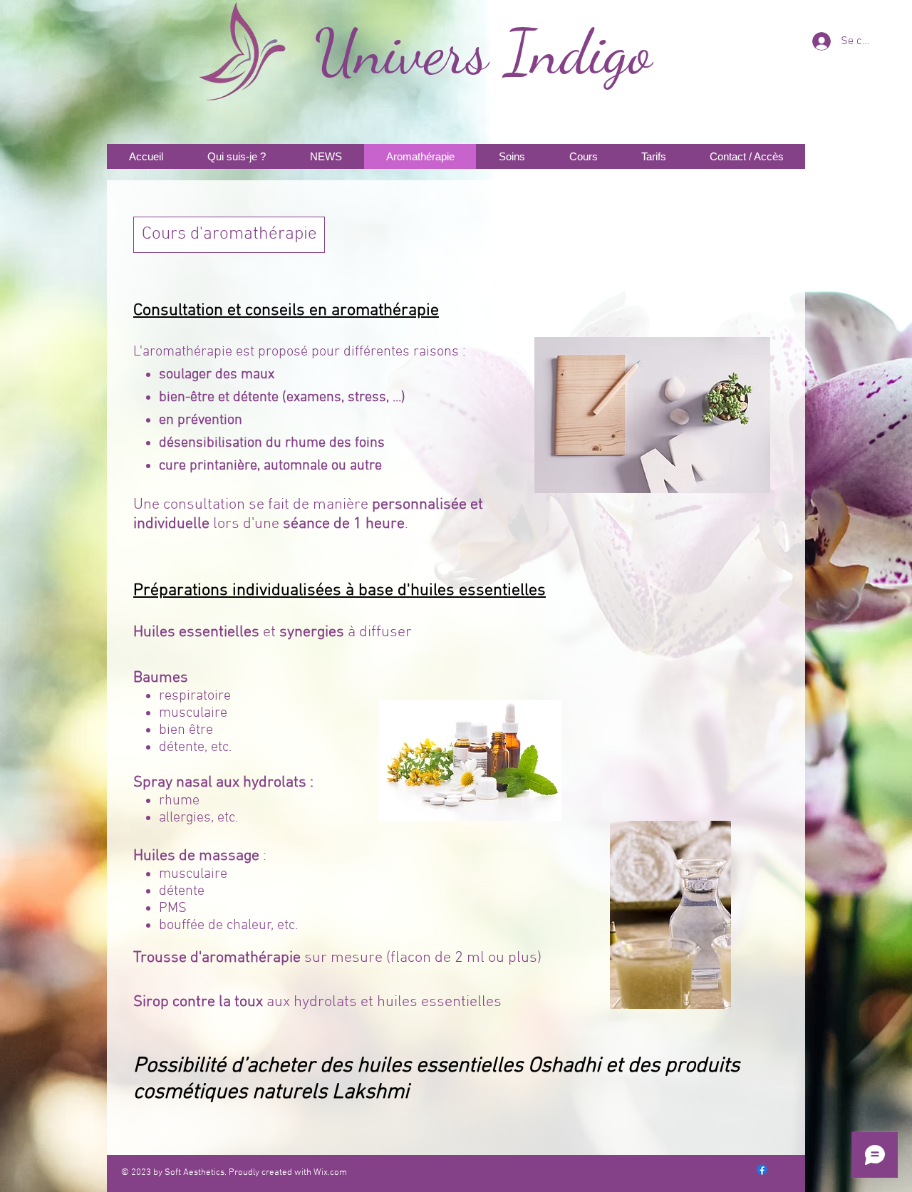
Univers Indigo (483, 52)
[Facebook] (762, 1169)
